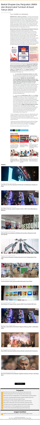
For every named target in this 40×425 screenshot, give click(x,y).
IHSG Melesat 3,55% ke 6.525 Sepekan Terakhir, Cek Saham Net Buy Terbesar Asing (18, 404)
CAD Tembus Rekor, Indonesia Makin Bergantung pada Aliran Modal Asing (16, 407)
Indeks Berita (19, 383)
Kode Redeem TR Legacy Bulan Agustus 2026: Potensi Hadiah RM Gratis (18, 304)
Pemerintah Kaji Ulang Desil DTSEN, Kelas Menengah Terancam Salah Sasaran (17, 393)
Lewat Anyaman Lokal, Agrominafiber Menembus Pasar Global (16, 281)
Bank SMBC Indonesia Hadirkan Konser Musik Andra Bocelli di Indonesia (19, 351)
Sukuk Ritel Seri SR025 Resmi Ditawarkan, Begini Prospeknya (14, 399)
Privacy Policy (28, 418)
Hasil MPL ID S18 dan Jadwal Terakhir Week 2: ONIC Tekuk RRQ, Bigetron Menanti (17, 413)
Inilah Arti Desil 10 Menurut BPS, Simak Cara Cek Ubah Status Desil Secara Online (17, 402)
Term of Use (11, 418)
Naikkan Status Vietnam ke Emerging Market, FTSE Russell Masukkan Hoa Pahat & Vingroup (19, 395)
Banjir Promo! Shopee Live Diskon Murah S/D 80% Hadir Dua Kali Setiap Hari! (33, 160)
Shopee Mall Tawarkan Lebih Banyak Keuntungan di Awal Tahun (24, 145)
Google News (26, 125)
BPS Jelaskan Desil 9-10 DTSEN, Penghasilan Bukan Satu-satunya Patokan (16, 406)
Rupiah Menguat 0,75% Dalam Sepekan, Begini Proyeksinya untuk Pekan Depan (17, 400)
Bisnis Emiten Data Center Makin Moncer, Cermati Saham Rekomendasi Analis (17, 392)
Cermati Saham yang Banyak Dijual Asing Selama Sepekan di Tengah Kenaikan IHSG (18, 397)
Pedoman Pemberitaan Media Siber (20, 418)
